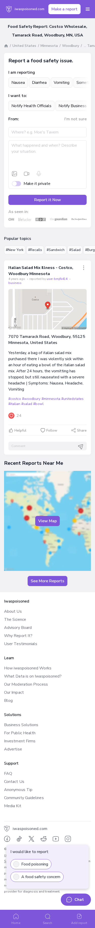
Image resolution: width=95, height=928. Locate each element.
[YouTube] (56, 839)
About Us (13, 611)
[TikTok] (19, 839)
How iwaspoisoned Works (27, 668)
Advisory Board (18, 627)
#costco (14, 398)
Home (15, 923)
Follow (51, 430)
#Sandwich (56, 249)
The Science (15, 619)
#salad (26, 403)
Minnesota (49, 45)
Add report (79, 923)
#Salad (75, 249)
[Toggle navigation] (88, 9)
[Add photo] (14, 174)
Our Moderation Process (26, 684)
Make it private (37, 183)
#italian (14, 403)
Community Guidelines (24, 798)
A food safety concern (40, 877)
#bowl (38, 403)
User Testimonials (20, 644)
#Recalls (35, 249)
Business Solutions (21, 725)
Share (82, 430)
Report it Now (47, 200)
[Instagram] (68, 839)
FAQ (8, 773)
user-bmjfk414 (57, 279)
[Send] (81, 447)
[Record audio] (39, 174)
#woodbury (31, 398)
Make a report (64, 9)
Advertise (13, 749)
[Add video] (27, 174)
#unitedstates (72, 398)
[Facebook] (7, 839)
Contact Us (14, 781)
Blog (8, 700)
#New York (15, 249)
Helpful (20, 430)
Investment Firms (19, 741)
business (15, 283)
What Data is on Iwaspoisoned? (33, 676)
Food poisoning (34, 864)
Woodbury (70, 45)
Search (47, 923)
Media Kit (12, 806)
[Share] (84, 268)
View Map (47, 521)
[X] (31, 839)
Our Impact (14, 692)
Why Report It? (18, 636)
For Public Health (19, 733)
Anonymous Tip (18, 789)
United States (24, 45)
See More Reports (47, 581)
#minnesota (51, 398)
